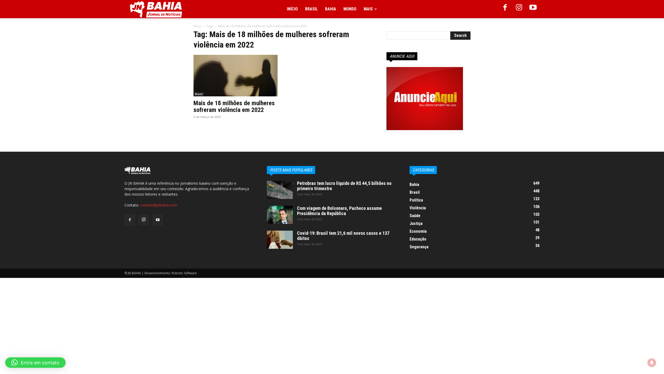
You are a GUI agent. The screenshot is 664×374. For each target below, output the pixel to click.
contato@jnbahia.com (158, 205)
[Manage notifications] (652, 362)
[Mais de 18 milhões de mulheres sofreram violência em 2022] (235, 75)
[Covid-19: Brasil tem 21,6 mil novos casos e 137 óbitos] (280, 240)
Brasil (311, 8)
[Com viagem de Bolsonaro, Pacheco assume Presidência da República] (280, 215)
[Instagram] (519, 9)
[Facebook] (505, 9)
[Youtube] (533, 9)
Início (292, 8)
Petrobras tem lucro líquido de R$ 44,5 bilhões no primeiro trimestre (344, 186)
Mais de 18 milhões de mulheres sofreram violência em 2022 (234, 106)
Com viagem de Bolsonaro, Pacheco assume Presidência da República (339, 210)
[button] (35, 362)
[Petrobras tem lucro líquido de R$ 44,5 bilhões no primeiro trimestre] (280, 190)
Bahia (330, 8)
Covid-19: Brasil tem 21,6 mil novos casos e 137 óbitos (343, 235)
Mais (368, 8)
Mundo (349, 8)
